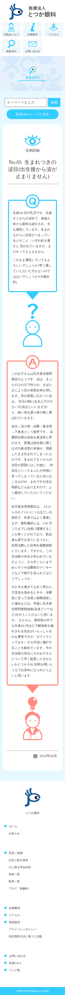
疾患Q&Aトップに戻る (32, 114)
